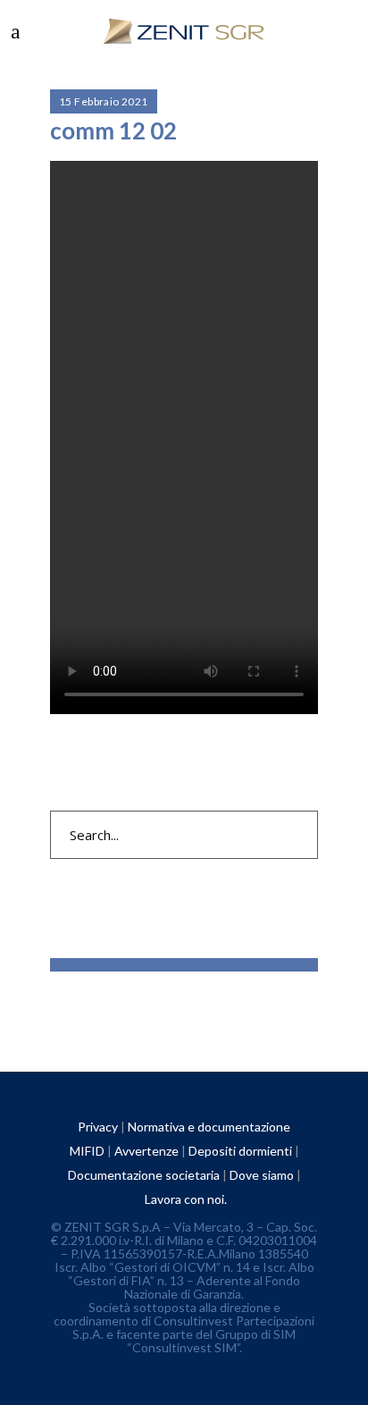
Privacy (98, 1126)
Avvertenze (146, 1150)
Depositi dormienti (240, 1150)
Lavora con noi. (186, 1199)
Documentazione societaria (144, 1174)
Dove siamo (262, 1174)
